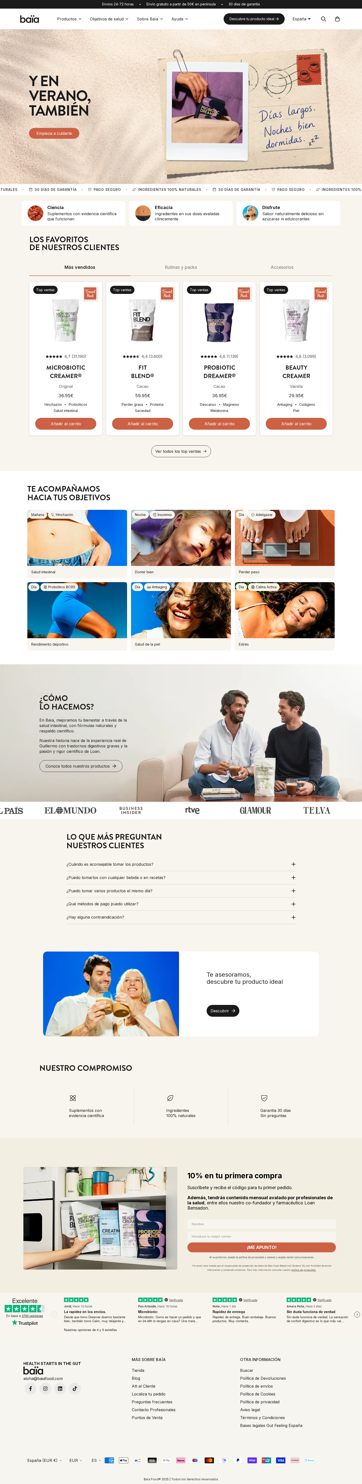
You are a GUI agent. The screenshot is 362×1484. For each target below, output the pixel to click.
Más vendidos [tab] (80, 267)
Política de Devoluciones (263, 1378)
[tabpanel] (181, 369)
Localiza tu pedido (148, 1394)
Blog (136, 1378)
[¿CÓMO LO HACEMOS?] (181, 733)
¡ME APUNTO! (262, 1247)
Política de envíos (256, 1386)
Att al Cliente (143, 1386)
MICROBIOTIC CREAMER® (65, 371)
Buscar (246, 1370)
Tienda (138, 1370)
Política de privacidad (260, 1401)
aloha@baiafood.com (43, 1378)
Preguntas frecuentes (152, 1401)
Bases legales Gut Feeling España (271, 1425)
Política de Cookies (257, 1394)
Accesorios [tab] (282, 267)
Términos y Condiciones (262, 1417)
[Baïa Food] (29, 19)
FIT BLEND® (142, 371)
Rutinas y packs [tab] (181, 267)
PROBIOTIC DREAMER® (219, 371)
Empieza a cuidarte (54, 133)
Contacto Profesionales (154, 1409)
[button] (337, 19)
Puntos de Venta (147, 1417)
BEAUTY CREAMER (296, 371)
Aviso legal (250, 1409)
